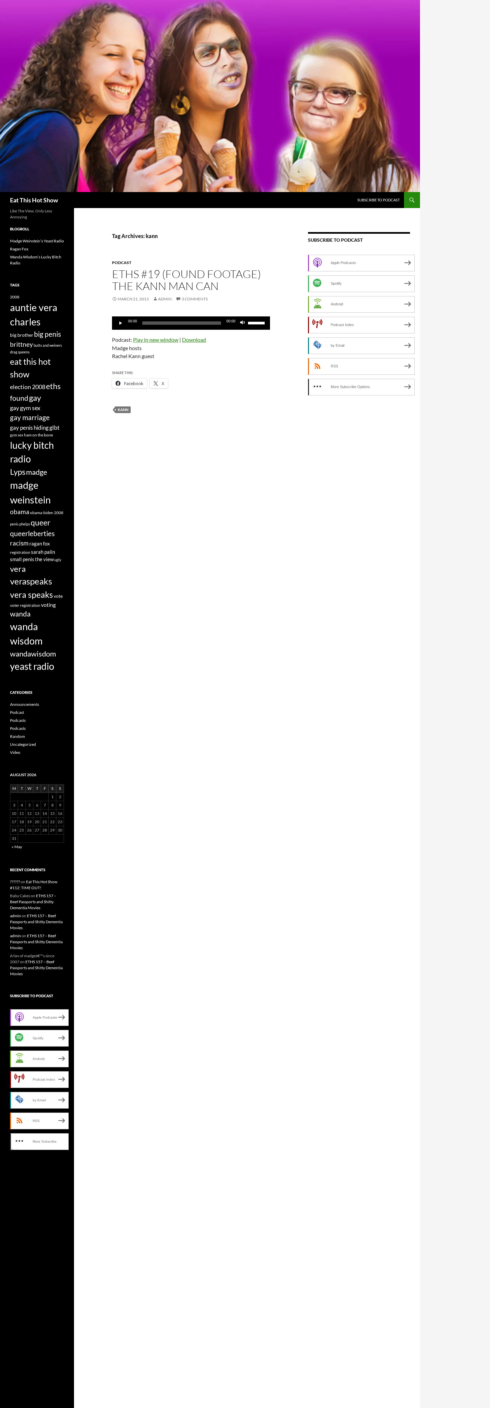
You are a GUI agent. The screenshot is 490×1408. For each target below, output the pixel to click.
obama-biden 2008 (46, 512)
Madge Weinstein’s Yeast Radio (37, 240)
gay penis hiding (29, 427)
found (19, 398)
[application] (191, 323)
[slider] (257, 322)
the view (44, 559)
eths (53, 386)
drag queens (20, 352)
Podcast (121, 262)
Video (15, 752)
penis (14, 524)
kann (123, 409)
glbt (54, 427)
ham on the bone (38, 434)
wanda (20, 613)
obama (19, 511)
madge (36, 471)
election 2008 (27, 386)
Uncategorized (23, 744)
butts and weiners (48, 345)
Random (17, 736)
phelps (24, 524)
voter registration (25, 605)
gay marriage (30, 417)
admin (165, 298)
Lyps (17, 471)
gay (35, 397)
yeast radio (32, 666)
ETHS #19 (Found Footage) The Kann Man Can (186, 280)
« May (17, 846)
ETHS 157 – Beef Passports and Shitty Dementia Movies (33, 901)
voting (48, 604)
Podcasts (18, 720)
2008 (14, 296)
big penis (47, 334)
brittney (21, 344)
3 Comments (195, 298)
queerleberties (32, 533)
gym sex (16, 435)
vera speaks (31, 594)
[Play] (120, 323)
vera (18, 568)
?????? (15, 881)
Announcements (24, 704)
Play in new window (155, 339)
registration (20, 552)
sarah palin (43, 552)
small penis (22, 559)
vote (58, 596)
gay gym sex (25, 407)
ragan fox (39, 543)
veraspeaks (31, 581)
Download (194, 339)
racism (19, 543)
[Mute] (242, 323)
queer (40, 522)
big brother (21, 335)
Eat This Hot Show (34, 200)
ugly (57, 559)
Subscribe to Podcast (378, 200)
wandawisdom (33, 653)
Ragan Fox (19, 248)
